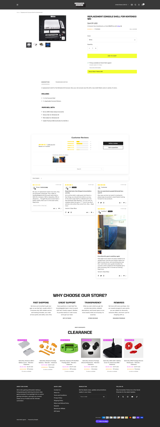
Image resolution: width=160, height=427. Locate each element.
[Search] (135, 4)
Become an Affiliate (59, 408)
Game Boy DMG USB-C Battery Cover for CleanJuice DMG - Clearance (112, 362)
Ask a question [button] (113, 147)
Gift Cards (57, 411)
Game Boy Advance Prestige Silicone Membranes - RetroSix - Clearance (90, 362)
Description (45, 82)
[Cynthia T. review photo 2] (100, 252)
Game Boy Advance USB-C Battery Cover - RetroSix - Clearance (26, 362)
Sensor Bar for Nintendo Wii (51, 115)
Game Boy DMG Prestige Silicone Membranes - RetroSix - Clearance (133, 362)
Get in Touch (67, 318)
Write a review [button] (113, 143)
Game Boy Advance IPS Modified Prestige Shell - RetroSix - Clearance (69, 362)
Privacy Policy (58, 398)
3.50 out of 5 (51, 144)
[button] (71, 141)
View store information (95, 67)
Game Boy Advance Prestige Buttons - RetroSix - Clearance (48, 361)
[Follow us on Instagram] (127, 396)
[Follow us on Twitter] (123, 396)
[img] (36, 185)
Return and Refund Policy (61, 403)
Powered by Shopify (33, 419)
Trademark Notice (62, 82)
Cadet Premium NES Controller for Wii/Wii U (55, 121)
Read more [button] (36, 202)
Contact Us (57, 390)
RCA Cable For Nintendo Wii (51, 118)
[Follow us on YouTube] (132, 396)
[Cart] (142, 4)
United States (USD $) (121, 4)
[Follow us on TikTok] (137, 396)
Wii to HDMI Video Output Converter (53, 112)
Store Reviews (93, 318)
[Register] (103, 396)
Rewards (56, 406)
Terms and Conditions (60, 395)
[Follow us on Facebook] (118, 396)
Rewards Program (119, 318)
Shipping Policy (58, 400)
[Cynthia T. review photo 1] (112, 232)
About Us (56, 392)
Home (18, 12)
